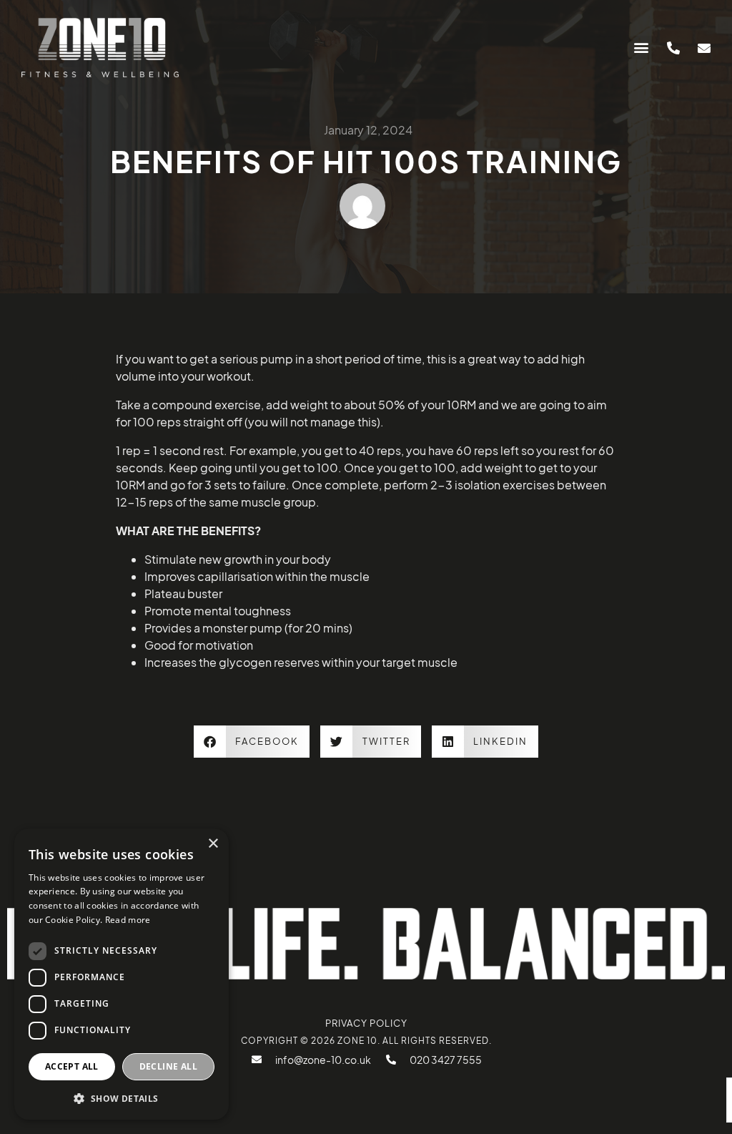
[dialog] (121, 974)
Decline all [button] (168, 1066)
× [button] (212, 844)
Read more (128, 920)
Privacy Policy (366, 1023)
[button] (641, 47)
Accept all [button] (72, 1066)
